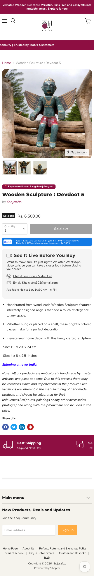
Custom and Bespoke (72, 553)
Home (6, 63)
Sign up (67, 530)
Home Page (10, 549)
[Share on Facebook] (5, 427)
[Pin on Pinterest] (30, 427)
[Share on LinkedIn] (22, 427)
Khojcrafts (14, 202)
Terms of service (13, 553)
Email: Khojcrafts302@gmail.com (35, 283)
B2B (47, 558)
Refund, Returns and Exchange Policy (63, 549)
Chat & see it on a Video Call (32, 276)
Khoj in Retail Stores (41, 553)
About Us (28, 549)
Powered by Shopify (47, 568)
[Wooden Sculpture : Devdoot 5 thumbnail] (9, 168)
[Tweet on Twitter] (13, 427)
